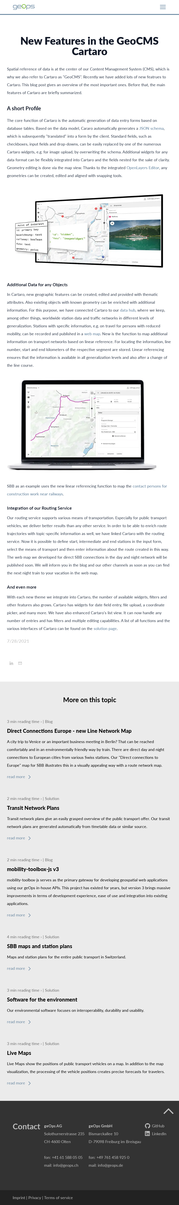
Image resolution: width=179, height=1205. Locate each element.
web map (92, 333)
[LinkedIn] (11, 663)
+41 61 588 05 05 (67, 1157)
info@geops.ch (65, 1165)
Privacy (34, 1197)
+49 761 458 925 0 (112, 1157)
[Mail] (20, 663)
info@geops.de (110, 1165)
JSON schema (151, 128)
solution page (105, 628)
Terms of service (58, 1197)
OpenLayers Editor (143, 167)
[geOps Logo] (24, 7)
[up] (169, 1111)
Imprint (19, 1197)
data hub (127, 310)
